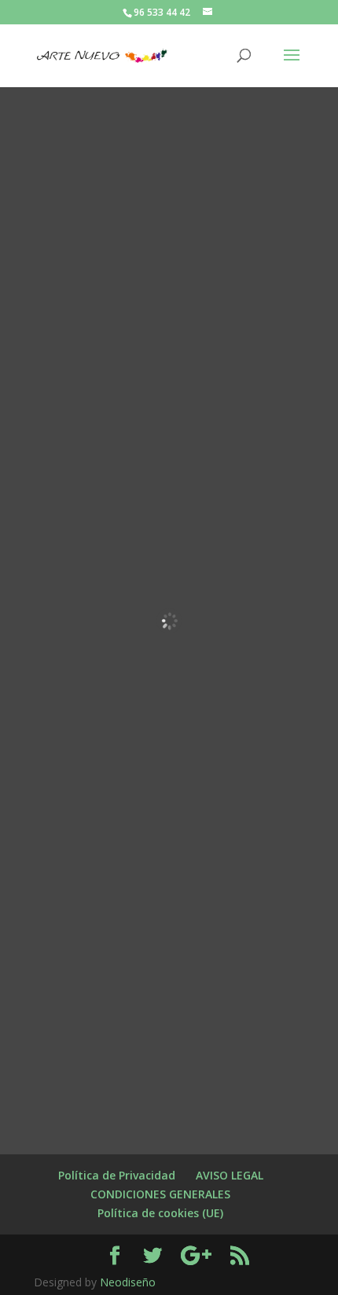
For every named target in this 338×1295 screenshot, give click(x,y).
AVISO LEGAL (229, 1175)
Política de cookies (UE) (160, 1212)
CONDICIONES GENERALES (160, 1194)
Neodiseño (128, 1282)
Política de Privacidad (116, 1175)
